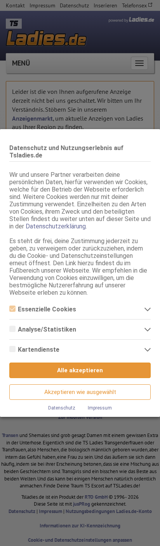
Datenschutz (61, 408)
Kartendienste (38, 349)
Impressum (100, 408)
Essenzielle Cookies (47, 309)
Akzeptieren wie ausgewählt (80, 392)
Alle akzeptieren (80, 370)
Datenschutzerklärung (56, 226)
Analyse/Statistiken (47, 329)
